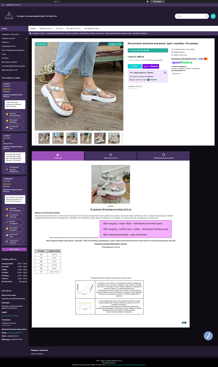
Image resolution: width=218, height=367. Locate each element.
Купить (134, 66)
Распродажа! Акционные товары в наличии (63, 33)
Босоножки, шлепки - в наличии (92, 33)
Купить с (147, 66)
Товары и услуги (45, 28)
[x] (185, 323)
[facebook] (183, 323)
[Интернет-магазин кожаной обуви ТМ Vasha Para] (9, 16)
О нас (4, 54)
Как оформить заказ (91, 28)
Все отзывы (14, 249)
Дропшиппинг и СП (9, 70)
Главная (33, 28)
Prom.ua (119, 360)
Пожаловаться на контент (115, 365)
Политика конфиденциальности (135, 365)
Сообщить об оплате (10, 34)
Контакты (59, 28)
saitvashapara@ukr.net (15, 333)
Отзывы (5, 58)
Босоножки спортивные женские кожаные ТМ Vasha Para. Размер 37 (15, 199)
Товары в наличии (37, 353)
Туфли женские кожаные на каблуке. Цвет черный (13, 104)
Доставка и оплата (74, 28)
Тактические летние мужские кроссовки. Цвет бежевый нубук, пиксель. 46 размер (14, 157)
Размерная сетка (9, 46)
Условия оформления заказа (13, 66)
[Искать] (206, 16)
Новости (5, 42)
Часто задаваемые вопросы (13, 50)
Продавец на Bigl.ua (109, 362)
